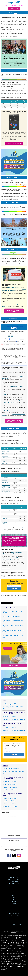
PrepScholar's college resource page (15, 540)
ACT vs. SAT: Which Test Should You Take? (13, 631)
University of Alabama (6, 451)
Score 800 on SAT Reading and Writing (14, 719)
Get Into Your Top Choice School (14, 310)
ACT (14, 893)
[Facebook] (9, 856)
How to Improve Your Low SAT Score (12, 724)
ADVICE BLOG (14, 881)
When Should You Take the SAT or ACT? (13, 636)
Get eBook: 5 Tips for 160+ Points (14, 143)
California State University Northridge (6, 520)
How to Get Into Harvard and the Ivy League (13, 612)
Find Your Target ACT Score (11, 769)
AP (14, 897)
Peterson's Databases (20, 527)
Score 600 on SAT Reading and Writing (14, 730)
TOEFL (14, 903)
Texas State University (6, 509)
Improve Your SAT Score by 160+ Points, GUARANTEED (14, 420)
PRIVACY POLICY (14, 915)
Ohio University (5, 456)
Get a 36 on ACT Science (10, 790)
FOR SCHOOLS (14, 883)
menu (11, 12)
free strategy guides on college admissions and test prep (12, 553)
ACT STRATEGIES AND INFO (14, 821)
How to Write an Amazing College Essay (13, 620)
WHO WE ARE (14, 877)
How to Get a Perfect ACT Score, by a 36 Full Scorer (14, 778)
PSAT (14, 895)
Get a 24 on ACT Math (9, 801)
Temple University (5, 463)
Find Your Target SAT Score (10, 704)
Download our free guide (8, 132)
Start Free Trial (14, 8)
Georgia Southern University (5, 516)
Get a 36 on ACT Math (9, 784)
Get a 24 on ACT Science (10, 806)
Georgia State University (6, 511)
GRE (14, 899)
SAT (14, 891)
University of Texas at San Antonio (6, 488)
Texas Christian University (4, 454)
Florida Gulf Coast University (5, 483)
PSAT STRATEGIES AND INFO (14, 835)
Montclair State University (4, 523)
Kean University (5, 518)
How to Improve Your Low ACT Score (12, 794)
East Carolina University (6, 513)
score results (7, 408)
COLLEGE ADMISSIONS (14, 826)
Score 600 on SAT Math (9, 728)
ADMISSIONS (14, 905)
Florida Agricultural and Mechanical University (6, 491)
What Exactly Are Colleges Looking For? (13, 626)
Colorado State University (4, 461)
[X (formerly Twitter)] (14, 856)
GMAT (14, 901)
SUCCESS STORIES (14, 879)
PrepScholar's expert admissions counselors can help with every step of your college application (14, 232)
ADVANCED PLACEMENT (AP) (14, 831)
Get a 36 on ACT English (10, 781)
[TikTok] (17, 924)
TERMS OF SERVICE (14, 913)
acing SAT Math (17, 557)
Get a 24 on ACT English (10, 798)
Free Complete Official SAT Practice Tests (13, 707)
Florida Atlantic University (4, 480)
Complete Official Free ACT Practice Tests (13, 772)
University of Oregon (5, 458)
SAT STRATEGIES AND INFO (14, 816)
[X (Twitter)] (8, 924)
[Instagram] (19, 856)
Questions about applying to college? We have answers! (14, 538)
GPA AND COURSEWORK (14, 840)
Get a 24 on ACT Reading (10, 804)
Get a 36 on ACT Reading (10, 787)
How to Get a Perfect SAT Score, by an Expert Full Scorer (14, 713)
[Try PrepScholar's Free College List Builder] (14, 160)
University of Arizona (5, 457)
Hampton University (5, 492)
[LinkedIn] (20, 924)
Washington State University (5, 478)
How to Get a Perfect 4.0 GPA (11, 616)
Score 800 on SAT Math (9, 717)
